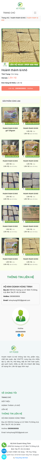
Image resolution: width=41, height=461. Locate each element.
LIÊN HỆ (4, 409)
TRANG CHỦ (9, 13)
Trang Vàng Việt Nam (21, 458)
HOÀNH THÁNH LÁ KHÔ (10, 405)
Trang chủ (5, 18)
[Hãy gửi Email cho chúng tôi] (2, 457)
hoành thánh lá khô (18, 18)
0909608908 (20, 88)
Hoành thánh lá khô (30, 128)
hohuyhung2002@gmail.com (19, 300)
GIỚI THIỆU (5, 401)
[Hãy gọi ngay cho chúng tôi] (2, 445)
